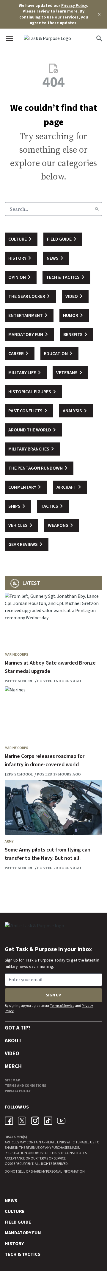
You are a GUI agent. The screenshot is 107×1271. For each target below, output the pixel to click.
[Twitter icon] (22, 1121)
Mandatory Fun (23, 1233)
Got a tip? (18, 1028)
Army (9, 841)
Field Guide (18, 1222)
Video (12, 1053)
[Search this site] (99, 38)
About (13, 1040)
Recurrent (24, 1163)
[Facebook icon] (9, 1121)
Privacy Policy (74, 6)
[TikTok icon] (48, 1121)
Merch (13, 1066)
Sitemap (12, 1080)
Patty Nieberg (19, 681)
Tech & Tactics (22, 1254)
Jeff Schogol (19, 774)
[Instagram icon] (35, 1121)
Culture (15, 1211)
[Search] (97, 209)
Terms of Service (62, 1005)
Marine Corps (16, 655)
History (14, 1243)
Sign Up (53, 995)
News (11, 1200)
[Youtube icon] (61, 1121)
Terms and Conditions (25, 1085)
